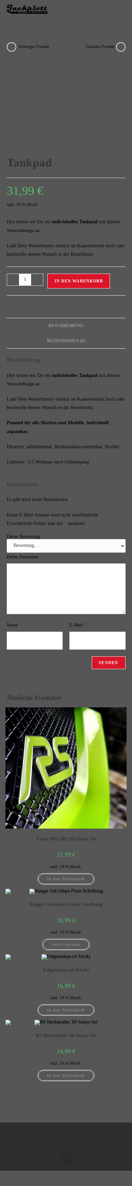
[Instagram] (73, 1136)
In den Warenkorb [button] (66, 879)
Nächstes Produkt (100, 46)
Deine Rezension (25, 556)
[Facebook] (59, 1136)
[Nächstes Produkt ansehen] (121, 47)
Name (14, 625)
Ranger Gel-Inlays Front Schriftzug (66, 904)
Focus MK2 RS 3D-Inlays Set (66, 838)
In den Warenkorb (78, 281)
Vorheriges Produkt (33, 46)
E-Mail (78, 625)
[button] (118, 9)
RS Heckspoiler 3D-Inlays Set (66, 1035)
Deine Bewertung (25, 536)
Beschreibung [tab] (66, 325)
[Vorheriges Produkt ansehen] (11, 47)
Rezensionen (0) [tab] (66, 340)
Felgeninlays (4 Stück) (66, 970)
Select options (66, 944)
